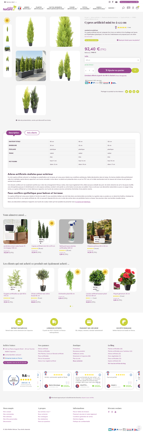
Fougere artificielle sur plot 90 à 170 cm (15, 295)
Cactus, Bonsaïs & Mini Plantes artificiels (55, 8)
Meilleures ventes (78, 353)
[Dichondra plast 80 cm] (70, 280)
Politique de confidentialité (81, 421)
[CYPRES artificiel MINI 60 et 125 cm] (65, 80)
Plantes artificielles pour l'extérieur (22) (120, 351)
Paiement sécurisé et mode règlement (85, 414)
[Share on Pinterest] (137, 91)
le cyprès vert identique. (83, 202)
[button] (70, 306)
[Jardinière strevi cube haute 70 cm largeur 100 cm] (15, 231)
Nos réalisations (43, 419)
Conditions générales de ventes (83, 416)
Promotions (76, 349)
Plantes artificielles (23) (115, 349)
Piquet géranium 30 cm (121, 294)
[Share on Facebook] (130, 91)
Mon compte (7, 412)
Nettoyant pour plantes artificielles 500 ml (68, 247)
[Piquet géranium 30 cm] (124, 280)
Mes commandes (8, 414)
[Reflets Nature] (10, 8)
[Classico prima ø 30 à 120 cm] (99, 231)
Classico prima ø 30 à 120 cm (97, 246)
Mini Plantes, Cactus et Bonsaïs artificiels (51, 353)
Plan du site (76, 358)
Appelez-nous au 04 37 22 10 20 (16, 362)
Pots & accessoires (84, 8)
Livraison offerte (54, 328)
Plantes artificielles (38, 8)
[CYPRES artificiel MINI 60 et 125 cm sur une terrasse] (31, 80)
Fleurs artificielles (72, 8)
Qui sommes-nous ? (44, 412)
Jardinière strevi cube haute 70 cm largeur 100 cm (14, 247)
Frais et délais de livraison (81, 412)
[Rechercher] (123, 8)
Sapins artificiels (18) (114, 361)
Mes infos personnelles (10, 419)
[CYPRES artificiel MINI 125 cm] (31, 46)
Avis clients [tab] (32, 132)
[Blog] (128, 8)
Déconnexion (7, 421)
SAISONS (111, 8)
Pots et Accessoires (44, 358)
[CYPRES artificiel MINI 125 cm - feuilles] (65, 46)
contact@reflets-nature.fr (13, 355)
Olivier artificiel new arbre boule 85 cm (40, 295)
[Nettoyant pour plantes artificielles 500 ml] (71, 231)
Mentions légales (78, 419)
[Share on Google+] (133, 91)
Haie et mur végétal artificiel (47, 361)
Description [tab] (14, 132)
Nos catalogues (43, 416)
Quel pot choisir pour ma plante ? (129, 40)
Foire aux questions (44, 421)
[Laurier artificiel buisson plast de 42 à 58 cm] (97, 280)
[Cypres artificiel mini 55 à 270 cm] (43, 231)
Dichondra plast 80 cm (67, 294)
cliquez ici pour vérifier (87, 397)
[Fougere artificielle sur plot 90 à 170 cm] (15, 280)
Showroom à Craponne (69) (81, 356)
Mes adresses (7, 416)
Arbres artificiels (27, 8)
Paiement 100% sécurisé (89, 328)
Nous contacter (78, 361)
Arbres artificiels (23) (114, 353)
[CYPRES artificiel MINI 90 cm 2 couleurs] (31, 114)
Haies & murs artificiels (99, 8)
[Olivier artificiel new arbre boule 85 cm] (42, 280)
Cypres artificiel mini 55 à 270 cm (43, 246)
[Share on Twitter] (126, 91)
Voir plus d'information (92, 40)
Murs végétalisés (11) (114, 356)
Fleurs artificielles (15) (114, 358)
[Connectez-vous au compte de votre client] (133, 8)
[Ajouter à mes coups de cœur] (135, 70)
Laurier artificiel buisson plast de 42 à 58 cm (96, 295)
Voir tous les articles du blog (117, 363)
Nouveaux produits (79, 351)
